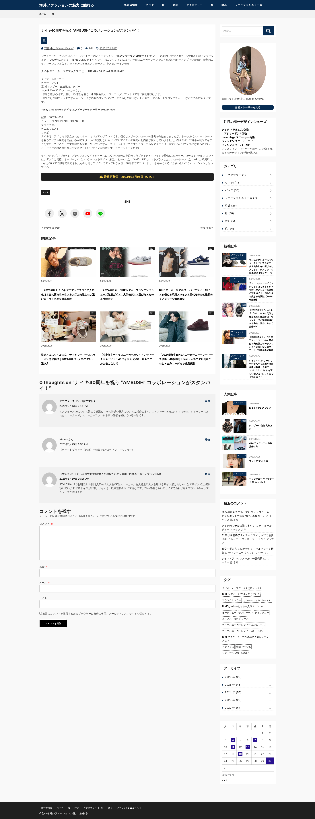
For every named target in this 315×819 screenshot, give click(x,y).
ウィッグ (233, 182)
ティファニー (262, 612)
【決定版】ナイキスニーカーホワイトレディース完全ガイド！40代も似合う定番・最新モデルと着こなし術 (127, 359)
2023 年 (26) (233, 700)
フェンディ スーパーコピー (237, 144)
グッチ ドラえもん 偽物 (235, 129)
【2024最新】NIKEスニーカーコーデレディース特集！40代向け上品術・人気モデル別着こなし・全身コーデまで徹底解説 (186, 359)
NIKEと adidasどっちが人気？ (238, 606)
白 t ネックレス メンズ (260, 407)
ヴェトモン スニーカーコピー (239, 141)
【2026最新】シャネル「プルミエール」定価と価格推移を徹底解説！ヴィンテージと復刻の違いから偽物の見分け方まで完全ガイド (261, 318)
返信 (207, 401)
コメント (46, 523)
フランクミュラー (231, 600)
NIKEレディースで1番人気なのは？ (241, 594)
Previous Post (52, 227)
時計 (175, 4)
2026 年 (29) (233, 677)
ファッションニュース (248, 4)
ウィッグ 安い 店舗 (258, 461)
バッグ (150, 4)
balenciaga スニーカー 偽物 (238, 137)
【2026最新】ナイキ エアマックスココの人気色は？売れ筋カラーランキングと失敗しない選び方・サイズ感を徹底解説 (68, 294)
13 (247, 747)
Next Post (205, 227)
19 (240, 754)
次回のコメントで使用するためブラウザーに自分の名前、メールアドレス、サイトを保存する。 (97, 613)
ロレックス (256, 588)
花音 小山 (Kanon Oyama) (59, 48)
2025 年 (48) (233, 684)
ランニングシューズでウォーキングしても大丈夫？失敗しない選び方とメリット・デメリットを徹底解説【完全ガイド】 (261, 266)
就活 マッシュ (243, 646)
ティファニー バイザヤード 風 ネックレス (261, 480)
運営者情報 (131, 4)
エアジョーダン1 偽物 (234, 133)
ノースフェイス (239, 588)
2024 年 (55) (233, 692)
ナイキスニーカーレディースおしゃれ (242, 630)
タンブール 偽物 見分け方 (260, 427)
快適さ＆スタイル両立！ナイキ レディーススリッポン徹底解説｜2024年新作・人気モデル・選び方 (68, 359)
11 (233, 747)
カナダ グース (241, 618)
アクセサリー (194, 4)
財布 (224, 4)
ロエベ (260, 606)
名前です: (227, 98)
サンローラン (245, 612)
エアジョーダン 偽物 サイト (133, 55)
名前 (43, 567)
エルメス (227, 618)
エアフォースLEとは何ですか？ (77, 401)
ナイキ (46, 192)
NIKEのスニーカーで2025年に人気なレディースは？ (246, 639)
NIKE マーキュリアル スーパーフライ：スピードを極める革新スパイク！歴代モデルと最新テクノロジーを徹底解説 (186, 294)
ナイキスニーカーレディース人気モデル (243, 624)
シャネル (266, 600)
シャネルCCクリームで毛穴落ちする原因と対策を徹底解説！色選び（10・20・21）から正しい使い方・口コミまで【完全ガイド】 (261, 368)
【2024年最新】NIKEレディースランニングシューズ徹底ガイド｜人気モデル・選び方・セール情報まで (127, 294)
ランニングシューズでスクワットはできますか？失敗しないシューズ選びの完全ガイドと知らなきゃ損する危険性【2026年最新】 (261, 291)
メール (44, 582)
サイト (43, 598)
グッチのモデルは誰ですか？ (238, 525)
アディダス (228, 646)
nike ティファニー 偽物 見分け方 (260, 445)
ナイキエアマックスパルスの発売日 (242, 558)
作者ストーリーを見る (247, 107)
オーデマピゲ (229, 612)
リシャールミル (251, 600)
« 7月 (225, 780)
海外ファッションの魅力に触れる (66, 5)
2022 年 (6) (232, 707)
